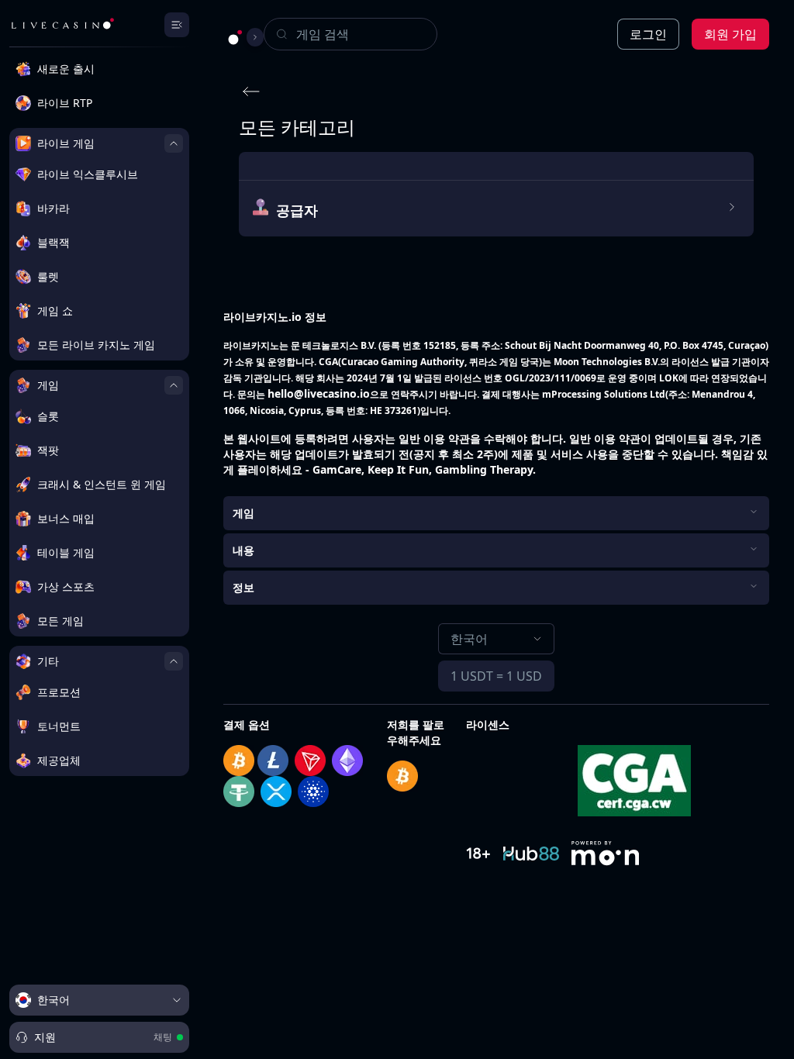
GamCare (336, 469)
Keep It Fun (398, 469)
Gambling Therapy (484, 469)
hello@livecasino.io (319, 393)
